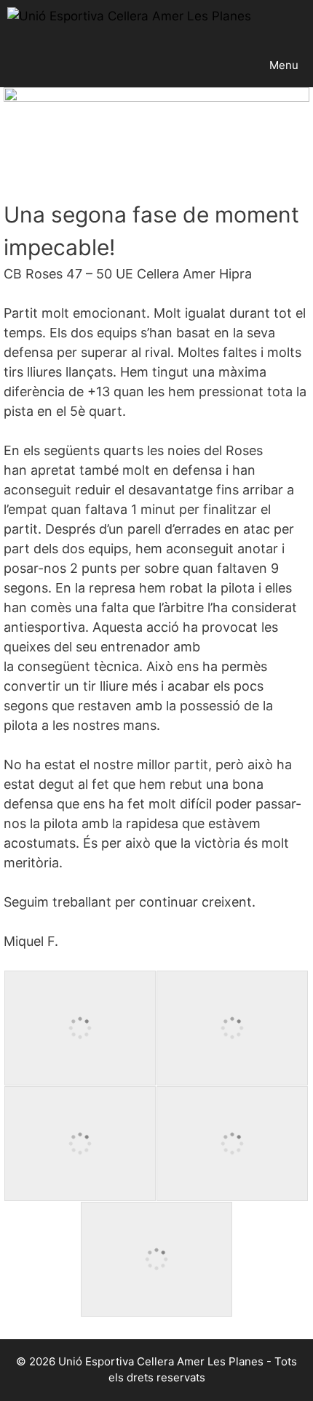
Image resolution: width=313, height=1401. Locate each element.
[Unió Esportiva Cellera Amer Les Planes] (129, 22)
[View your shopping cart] (301, 22)
